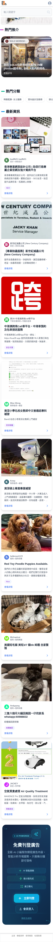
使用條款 (29, 936)
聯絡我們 (20, 936)
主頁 (13, 936)
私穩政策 (38, 936)
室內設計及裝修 (35, 99)
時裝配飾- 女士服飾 (12, 99)
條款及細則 (26, 918)
